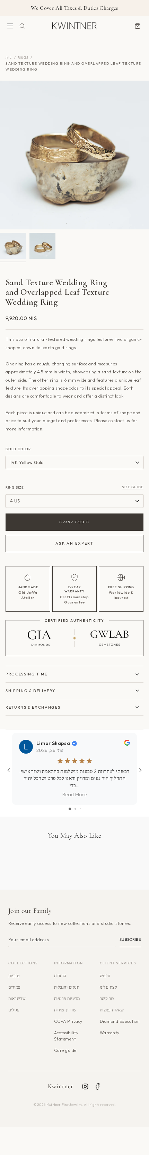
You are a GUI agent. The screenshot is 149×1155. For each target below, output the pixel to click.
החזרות (60, 975)
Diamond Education (120, 1021)
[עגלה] (137, 26)
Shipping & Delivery (30, 690)
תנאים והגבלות (66, 987)
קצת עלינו (108, 987)
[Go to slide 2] (75, 809)
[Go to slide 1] (70, 809)
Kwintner (61, 1086)
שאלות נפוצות (112, 1009)
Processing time (26, 674)
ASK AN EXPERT (74, 543)
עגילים (14, 1009)
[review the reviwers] (127, 744)
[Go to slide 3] (80, 808)
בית (9, 57)
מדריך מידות (65, 1009)
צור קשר (107, 998)
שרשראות (17, 998)
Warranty (110, 1032)
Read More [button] (74, 794)
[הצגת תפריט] (10, 26)
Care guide (65, 1050)
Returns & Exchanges (33, 707)
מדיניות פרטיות (67, 998)
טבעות (13, 975)
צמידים (14, 987)
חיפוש (105, 975)
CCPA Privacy (68, 1021)
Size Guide (132, 487)
